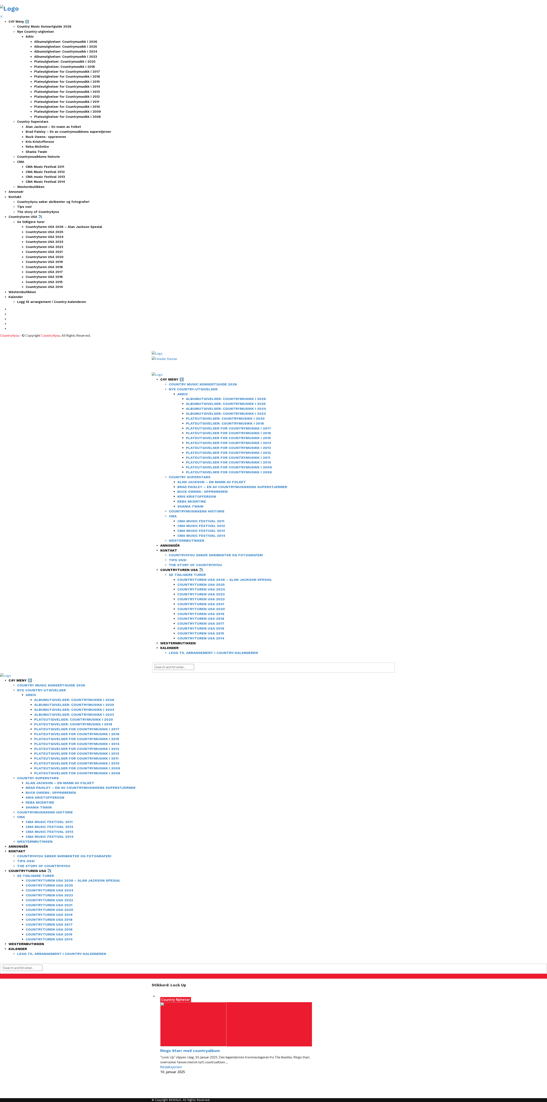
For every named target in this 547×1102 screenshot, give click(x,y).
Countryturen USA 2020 (44, 257)
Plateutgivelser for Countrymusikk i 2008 (67, 117)
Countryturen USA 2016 (44, 277)
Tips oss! (24, 207)
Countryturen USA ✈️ (25, 217)
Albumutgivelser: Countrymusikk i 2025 (65, 47)
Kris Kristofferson (40, 142)
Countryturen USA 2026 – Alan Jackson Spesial (64, 227)
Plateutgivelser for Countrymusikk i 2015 (67, 82)
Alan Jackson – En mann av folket (53, 127)
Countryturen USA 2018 (44, 267)
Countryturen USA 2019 (44, 262)
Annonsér (16, 192)
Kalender (16, 297)
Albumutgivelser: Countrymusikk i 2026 (65, 42)
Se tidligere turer (31, 222)
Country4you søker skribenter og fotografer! (53, 202)
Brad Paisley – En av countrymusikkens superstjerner (68, 132)
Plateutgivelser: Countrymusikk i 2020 (65, 61)
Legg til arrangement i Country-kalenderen (51, 302)
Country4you (9, 335)
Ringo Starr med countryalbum (190, 1050)
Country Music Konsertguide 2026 (44, 26)
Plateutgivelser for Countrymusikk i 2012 (67, 97)
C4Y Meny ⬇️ (19, 22)
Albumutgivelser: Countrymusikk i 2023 (65, 57)
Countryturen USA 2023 (44, 242)
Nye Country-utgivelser (35, 32)
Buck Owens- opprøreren (46, 137)
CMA (20, 162)
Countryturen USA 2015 (44, 282)
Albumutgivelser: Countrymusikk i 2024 (65, 51)
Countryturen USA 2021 (44, 252)
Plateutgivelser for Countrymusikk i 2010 (67, 107)
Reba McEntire (37, 147)
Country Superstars (32, 122)
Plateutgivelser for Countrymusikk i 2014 (67, 87)
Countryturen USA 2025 (44, 232)
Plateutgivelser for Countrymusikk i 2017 (67, 72)
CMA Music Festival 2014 (45, 182)
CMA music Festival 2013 (45, 177)
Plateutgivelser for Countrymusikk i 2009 (67, 112)
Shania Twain (36, 152)
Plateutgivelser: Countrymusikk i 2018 (64, 67)
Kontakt (15, 197)
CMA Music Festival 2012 (45, 172)
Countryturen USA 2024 (44, 237)
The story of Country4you (38, 212)
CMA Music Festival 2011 (45, 167)
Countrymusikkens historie (38, 157)
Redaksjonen (171, 1067)
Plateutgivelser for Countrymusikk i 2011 (66, 102)
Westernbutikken (30, 187)
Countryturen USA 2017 (44, 272)
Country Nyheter (175, 999)
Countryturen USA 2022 (44, 247)
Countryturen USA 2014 (44, 287)
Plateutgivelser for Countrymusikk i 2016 (67, 76)
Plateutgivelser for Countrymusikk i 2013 (67, 92)
